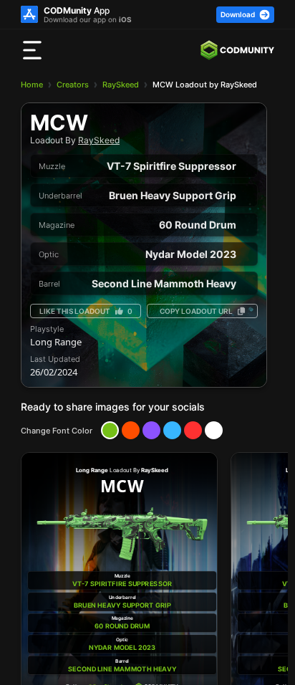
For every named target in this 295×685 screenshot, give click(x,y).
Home (32, 85)
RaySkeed (120, 85)
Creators (73, 85)
